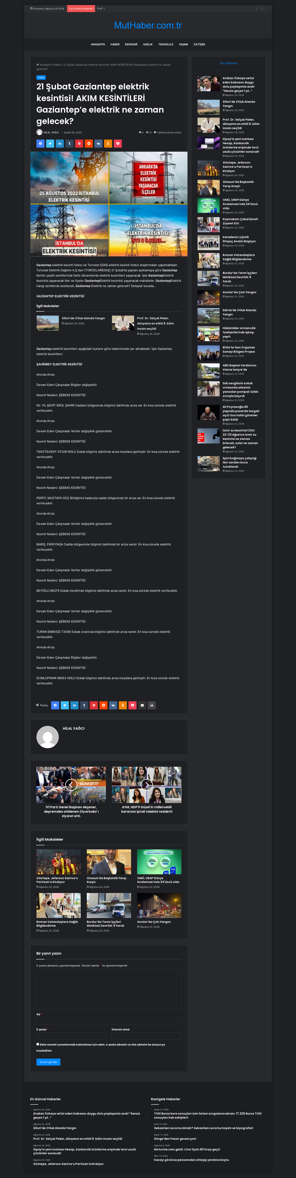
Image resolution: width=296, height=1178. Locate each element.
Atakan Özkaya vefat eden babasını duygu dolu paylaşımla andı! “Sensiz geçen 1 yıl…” (239, 84)
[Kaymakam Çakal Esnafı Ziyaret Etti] (209, 224)
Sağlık (148, 44)
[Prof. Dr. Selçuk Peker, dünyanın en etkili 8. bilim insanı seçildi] (123, 323)
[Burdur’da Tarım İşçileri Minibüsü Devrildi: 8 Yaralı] (109, 905)
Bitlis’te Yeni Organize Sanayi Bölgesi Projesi (239, 349)
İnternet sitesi (121, 1029)
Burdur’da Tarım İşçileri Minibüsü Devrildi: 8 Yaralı (105, 924)
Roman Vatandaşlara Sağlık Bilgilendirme (57, 924)
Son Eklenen (229, 63)
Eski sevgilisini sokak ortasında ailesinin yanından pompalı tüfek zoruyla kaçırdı (240, 389)
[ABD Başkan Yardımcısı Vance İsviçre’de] (209, 370)
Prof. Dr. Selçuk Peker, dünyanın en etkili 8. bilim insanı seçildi (135, 8)
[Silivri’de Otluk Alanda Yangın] (48, 323)
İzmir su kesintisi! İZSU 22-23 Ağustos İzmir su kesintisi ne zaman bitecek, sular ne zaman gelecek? (240, 438)
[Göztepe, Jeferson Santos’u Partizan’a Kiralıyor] (58, 861)
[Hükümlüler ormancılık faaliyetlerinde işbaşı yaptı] (209, 333)
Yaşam (183, 44)
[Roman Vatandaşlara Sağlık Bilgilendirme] (58, 905)
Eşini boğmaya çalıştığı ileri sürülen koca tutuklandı (240, 462)
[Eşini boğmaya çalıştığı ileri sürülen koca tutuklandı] (209, 463)
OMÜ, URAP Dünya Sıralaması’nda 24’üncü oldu (158, 880)
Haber (115, 44)
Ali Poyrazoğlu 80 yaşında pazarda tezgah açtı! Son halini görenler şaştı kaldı (241, 413)
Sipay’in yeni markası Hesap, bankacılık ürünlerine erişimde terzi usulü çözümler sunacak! (241, 145)
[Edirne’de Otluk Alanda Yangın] (209, 315)
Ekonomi (131, 44)
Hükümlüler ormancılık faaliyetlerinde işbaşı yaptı (239, 332)
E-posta (42, 1029)
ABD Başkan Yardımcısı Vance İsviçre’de (239, 367)
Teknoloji (165, 44)
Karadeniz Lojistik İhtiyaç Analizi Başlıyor (239, 239)
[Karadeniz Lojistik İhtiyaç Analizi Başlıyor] (209, 242)
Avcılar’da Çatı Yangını (154, 922)
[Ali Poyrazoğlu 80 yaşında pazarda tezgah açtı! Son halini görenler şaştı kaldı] (209, 412)
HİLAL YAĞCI (51, 132)
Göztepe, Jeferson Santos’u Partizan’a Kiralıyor (57, 880)
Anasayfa (98, 44)
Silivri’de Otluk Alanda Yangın (83, 318)
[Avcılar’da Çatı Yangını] (159, 905)
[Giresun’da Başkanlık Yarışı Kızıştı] (109, 861)
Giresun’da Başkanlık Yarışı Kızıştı (106, 880)
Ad (39, 1014)
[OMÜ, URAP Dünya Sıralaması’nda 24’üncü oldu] (159, 861)
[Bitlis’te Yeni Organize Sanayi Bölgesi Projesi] (209, 353)
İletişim (199, 44)
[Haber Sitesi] (148, 25)
